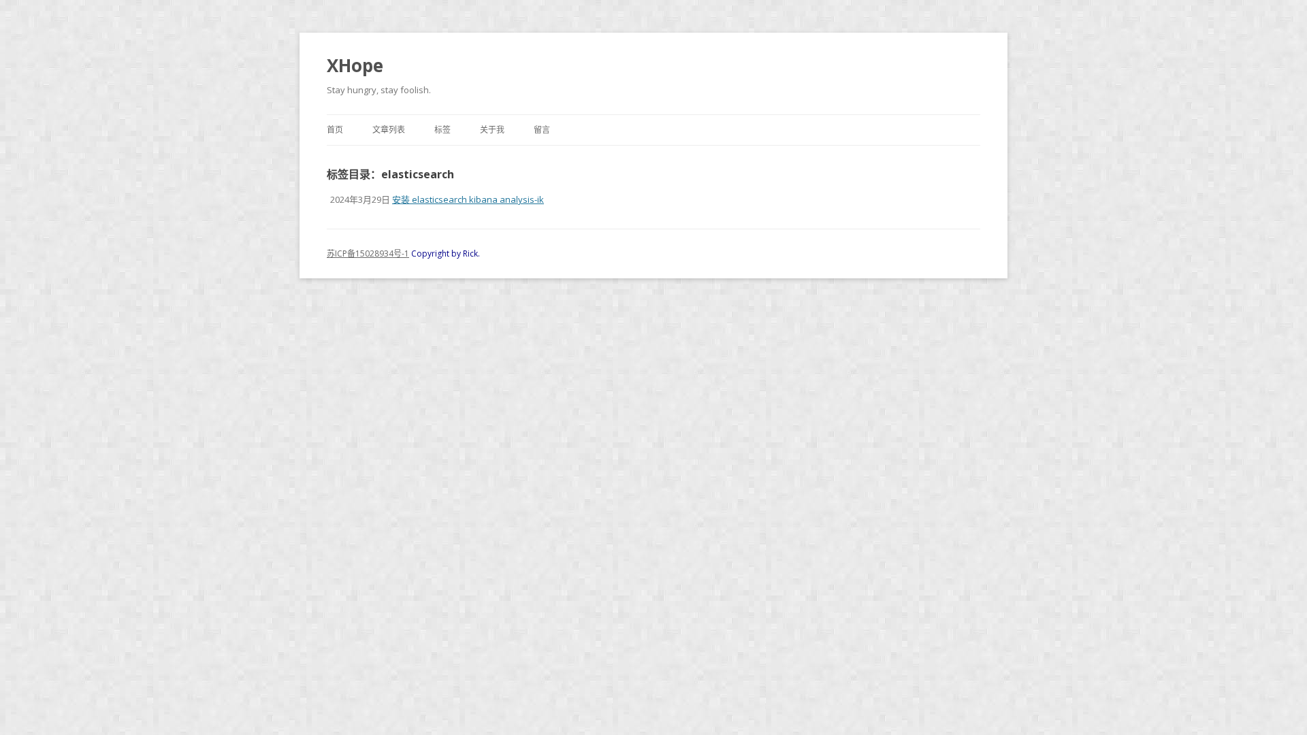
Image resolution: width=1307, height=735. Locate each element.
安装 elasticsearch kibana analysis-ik (468, 199)
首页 (335, 129)
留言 (542, 129)
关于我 (492, 129)
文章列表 (388, 129)
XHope (355, 65)
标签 (442, 129)
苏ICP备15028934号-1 (368, 253)
